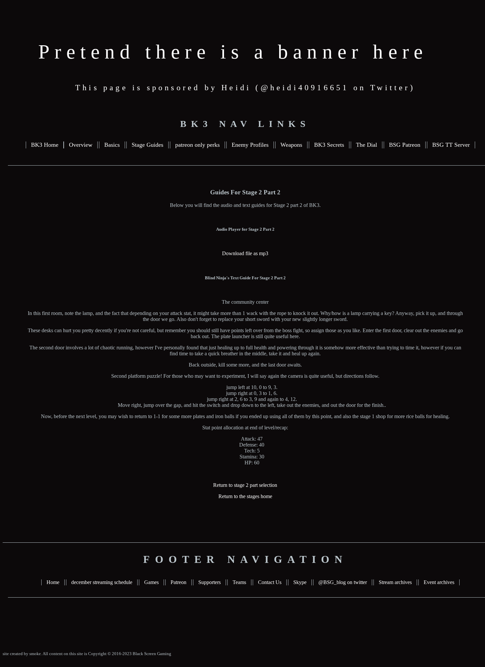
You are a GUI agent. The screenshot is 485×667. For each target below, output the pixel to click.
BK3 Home (44, 144)
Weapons (291, 144)
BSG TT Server (451, 144)
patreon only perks (197, 144)
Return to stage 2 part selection (245, 485)
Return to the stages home (245, 496)
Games (151, 582)
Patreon (178, 582)
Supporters (209, 582)
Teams (239, 582)
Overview (80, 144)
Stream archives (395, 582)
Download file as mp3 (245, 253)
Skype (300, 582)
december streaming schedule (101, 582)
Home (53, 582)
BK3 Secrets (329, 144)
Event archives (439, 582)
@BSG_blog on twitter (342, 582)
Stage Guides (147, 144)
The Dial (366, 144)
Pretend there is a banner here (233, 52)
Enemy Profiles (250, 144)
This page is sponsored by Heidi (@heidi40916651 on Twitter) (245, 87)
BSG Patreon (404, 144)
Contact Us (269, 582)
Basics (112, 144)
